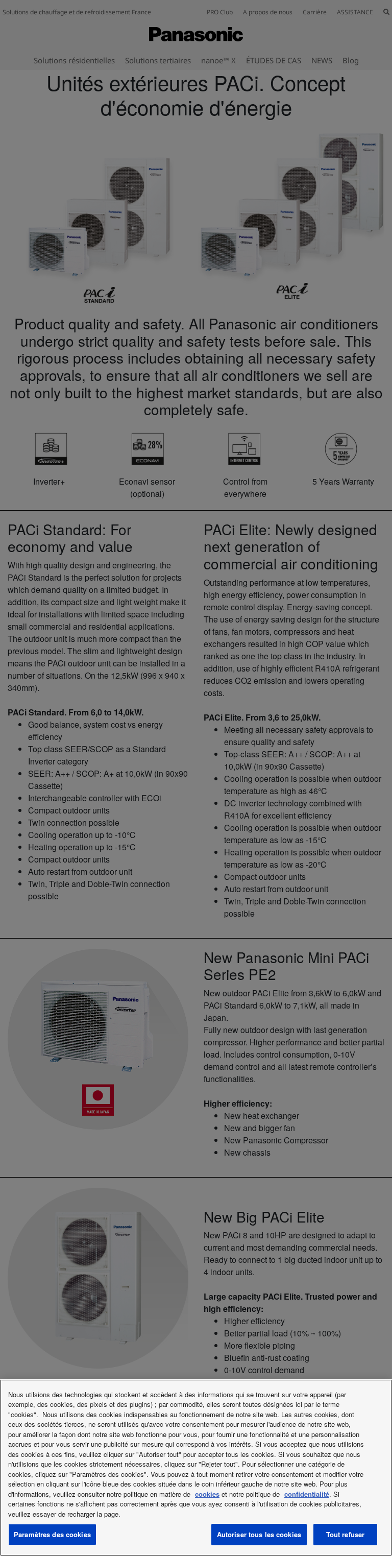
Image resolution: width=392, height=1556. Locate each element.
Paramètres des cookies (52, 1534)
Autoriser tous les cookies (259, 1534)
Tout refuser (345, 1534)
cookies (207, 1494)
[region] (196, 1467)
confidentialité (306, 1494)
